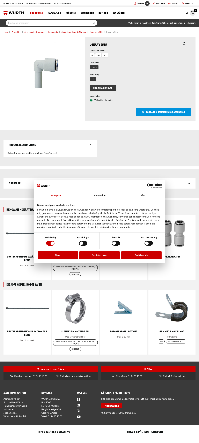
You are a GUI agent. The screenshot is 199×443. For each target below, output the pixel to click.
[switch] (83, 243)
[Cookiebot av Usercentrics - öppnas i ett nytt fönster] (149, 185)
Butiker (103, 12)
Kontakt (175, 3)
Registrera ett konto (161, 23)
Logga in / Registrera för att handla (165, 112)
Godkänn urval (99, 255)
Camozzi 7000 (96, 32)
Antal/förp (94, 74)
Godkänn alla (141, 255)
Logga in (141, 3)
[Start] (14, 13)
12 (105, 55)
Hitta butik (160, 3)
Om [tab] (143, 195)
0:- (191, 12)
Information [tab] (99, 195)
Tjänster (71, 12)
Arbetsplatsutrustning (34, 32)
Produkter (36, 12)
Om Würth (119, 12)
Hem (5, 32)
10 (98, 55)
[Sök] (94, 23)
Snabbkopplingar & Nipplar (73, 32)
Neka (57, 255)
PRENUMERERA (112, 405)
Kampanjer (54, 12)
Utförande (94, 62)
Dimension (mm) (97, 50)
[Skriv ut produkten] (184, 43)
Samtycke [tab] (56, 195)
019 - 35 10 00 (55, 416)
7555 (94, 67)
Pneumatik (53, 32)
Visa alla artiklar (102, 88)
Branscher (87, 12)
